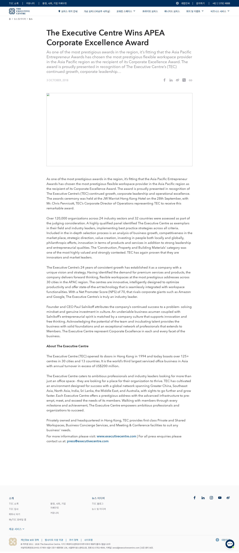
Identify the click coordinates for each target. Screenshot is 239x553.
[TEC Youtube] (220, 498)
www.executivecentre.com (116, 436)
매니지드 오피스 (172, 11)
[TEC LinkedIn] (203, 498)
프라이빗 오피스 (150, 11)
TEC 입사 (13, 509)
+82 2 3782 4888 (221, 3)
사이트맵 (88, 539)
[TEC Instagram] (211, 498)
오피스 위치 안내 (69, 11)
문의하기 (200, 3)
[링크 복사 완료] (191, 80)
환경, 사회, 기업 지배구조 (54, 3)
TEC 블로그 (97, 503)
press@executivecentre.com (88, 441)
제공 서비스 (15, 529)
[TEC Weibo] (228, 498)
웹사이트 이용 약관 (54, 539)
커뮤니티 (30, 3)
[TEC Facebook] (195, 498)
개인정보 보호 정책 (30, 539)
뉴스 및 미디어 (20, 18)
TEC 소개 (13, 3)
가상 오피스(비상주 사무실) (97, 11)
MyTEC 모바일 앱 (17, 519)
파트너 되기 (14, 514)
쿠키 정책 (73, 539)
